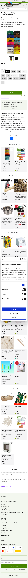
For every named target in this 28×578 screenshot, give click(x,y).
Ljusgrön (14, 75)
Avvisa (14, 317)
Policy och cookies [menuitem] (5, 528)
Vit (3, 82)
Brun (13, 71)
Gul (3, 75)
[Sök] (25, 8)
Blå (3, 71)
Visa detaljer (20, 304)
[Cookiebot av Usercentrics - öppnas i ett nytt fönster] (20, 259)
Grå (19, 71)
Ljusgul (22, 75)
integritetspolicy (22, 569)
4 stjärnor (6, 474)
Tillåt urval (14, 313)
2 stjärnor (3, 474)
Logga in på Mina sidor (6, 486)
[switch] (24, 289)
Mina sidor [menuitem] (3, 538)
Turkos (22, 78)
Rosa (7, 71)
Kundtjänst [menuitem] (4, 525)
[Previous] (3, 42)
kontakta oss (4, 514)
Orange (4, 78)
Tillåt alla (14, 309)
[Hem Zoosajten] (12, 4)
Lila (7, 75)
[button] (2, 5)
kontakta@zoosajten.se (10, 501)
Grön (24, 71)
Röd (10, 78)
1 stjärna (2, 474)
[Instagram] (5, 518)
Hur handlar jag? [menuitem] (5, 535)
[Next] (25, 42)
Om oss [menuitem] (3, 540)
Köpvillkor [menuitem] (3, 533)
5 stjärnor (7, 474)
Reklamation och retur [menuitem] (6, 530)
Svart (16, 78)
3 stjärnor (5, 474)
